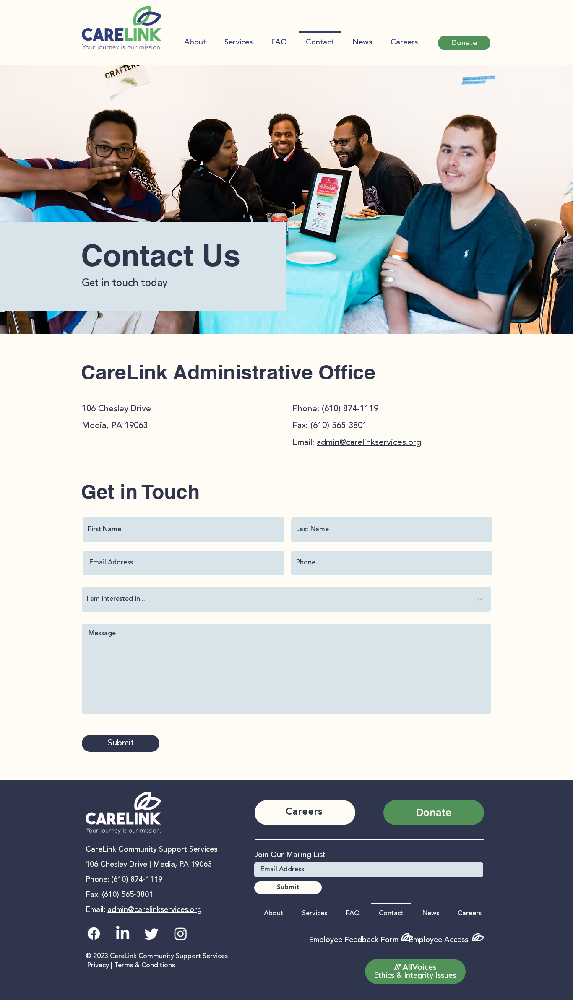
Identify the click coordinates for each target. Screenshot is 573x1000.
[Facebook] (94, 933)
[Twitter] (151, 933)
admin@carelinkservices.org (369, 443)
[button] (464, 43)
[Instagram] (180, 933)
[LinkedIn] (123, 933)
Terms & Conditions (143, 965)
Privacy (98, 965)
